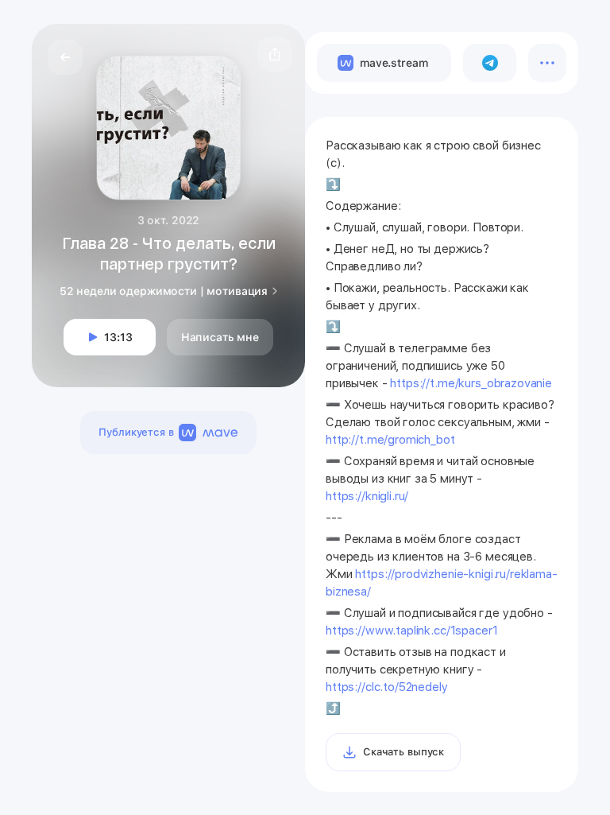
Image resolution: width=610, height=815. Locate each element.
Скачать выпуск (403, 752)
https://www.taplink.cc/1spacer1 (411, 630)
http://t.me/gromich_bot (390, 440)
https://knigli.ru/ (367, 496)
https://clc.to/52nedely (387, 687)
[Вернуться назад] (65, 57)
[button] (274, 54)
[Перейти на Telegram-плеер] (489, 63)
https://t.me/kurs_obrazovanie (471, 383)
